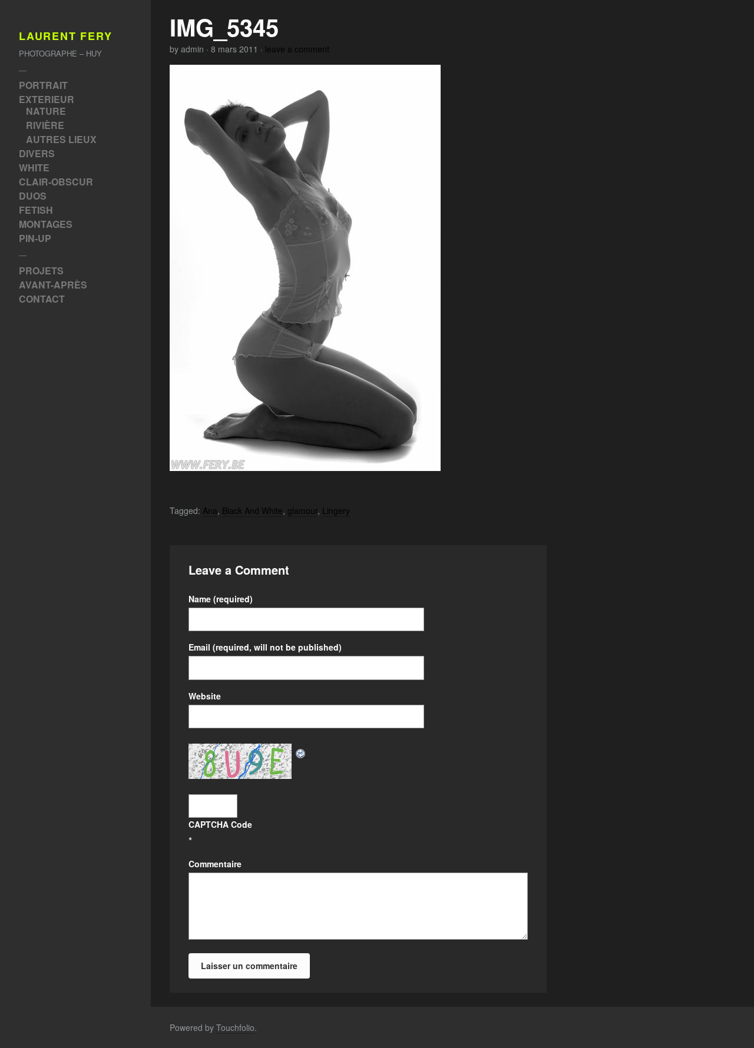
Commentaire (215, 864)
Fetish (36, 210)
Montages (45, 224)
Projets (41, 270)
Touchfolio (235, 1027)
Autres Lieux (61, 139)
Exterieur (46, 99)
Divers (37, 153)
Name (220, 599)
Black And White (252, 510)
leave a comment (297, 49)
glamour (302, 510)
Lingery (336, 510)
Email (265, 647)
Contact (42, 299)
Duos (33, 196)
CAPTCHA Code (220, 824)
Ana (210, 510)
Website (204, 696)
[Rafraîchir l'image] (301, 751)
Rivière (45, 125)
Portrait (43, 85)
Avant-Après (53, 284)
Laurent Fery (66, 36)
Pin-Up (35, 238)
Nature (46, 111)
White (34, 167)
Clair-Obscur (56, 181)
